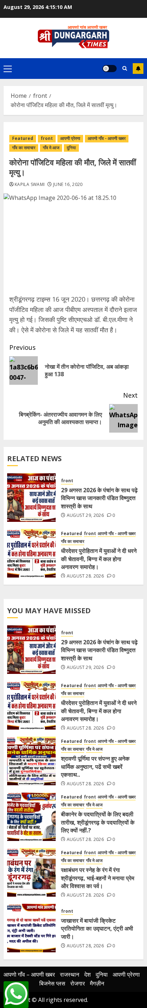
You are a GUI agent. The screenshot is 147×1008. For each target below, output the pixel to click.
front (47, 138)
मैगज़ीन (97, 983)
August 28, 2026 (85, 576)
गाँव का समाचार (23, 148)
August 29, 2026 (85, 515)
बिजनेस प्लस (52, 983)
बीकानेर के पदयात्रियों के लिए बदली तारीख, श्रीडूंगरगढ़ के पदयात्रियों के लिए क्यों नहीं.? (98, 822)
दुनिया (71, 148)
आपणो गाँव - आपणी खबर (107, 138)
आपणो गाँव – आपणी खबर (29, 974)
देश (87, 974)
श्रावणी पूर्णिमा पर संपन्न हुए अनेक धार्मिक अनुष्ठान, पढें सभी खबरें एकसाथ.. (95, 766)
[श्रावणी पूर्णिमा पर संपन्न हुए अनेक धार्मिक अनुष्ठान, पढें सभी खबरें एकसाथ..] (31, 761)
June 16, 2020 (68, 184)
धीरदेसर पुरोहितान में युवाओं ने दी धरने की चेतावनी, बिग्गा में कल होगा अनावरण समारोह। (99, 559)
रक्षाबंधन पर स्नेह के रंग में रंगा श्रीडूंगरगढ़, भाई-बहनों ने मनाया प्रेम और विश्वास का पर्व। (97, 878)
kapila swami (30, 184)
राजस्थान (69, 974)
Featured (22, 138)
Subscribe (138, 68)
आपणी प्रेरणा (70, 138)
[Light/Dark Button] (109, 68)
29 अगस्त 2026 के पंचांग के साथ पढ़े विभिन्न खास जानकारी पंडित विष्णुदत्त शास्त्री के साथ (99, 498)
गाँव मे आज (51, 148)
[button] (8, 68)
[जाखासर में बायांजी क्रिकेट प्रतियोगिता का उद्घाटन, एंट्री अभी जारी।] (31, 928)
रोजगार (77, 983)
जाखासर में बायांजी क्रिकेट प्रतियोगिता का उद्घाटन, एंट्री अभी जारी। (97, 929)
